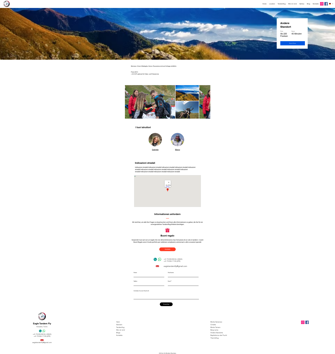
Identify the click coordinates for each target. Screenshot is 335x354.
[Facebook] (326, 4)
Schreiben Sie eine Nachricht (141, 290)
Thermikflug (214, 338)
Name (135, 272)
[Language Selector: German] (331, 4)
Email (169, 281)
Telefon (135, 281)
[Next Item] (207, 101)
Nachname (171, 272)
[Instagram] (321, 4)
